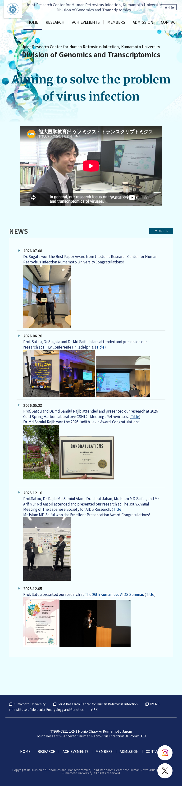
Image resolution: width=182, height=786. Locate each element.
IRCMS (154, 704)
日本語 (169, 7)
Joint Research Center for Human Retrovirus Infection (98, 704)
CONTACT (169, 22)
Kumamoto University (30, 704)
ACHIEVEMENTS (86, 22)
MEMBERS (116, 22)
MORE (160, 230)
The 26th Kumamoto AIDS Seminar (114, 594)
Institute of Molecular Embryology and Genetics (49, 709)
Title (100, 347)
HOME (32, 22)
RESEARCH (55, 22)
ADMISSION (143, 22)
